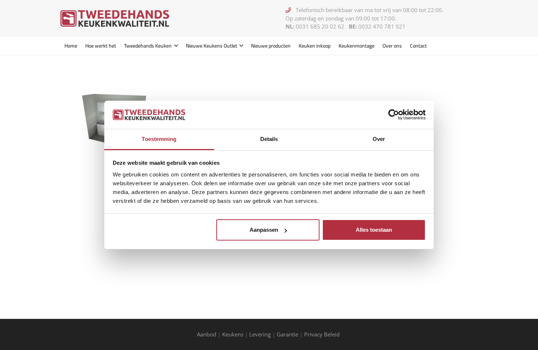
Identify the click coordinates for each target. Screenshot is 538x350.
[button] (175, 46)
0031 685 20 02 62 (320, 26)
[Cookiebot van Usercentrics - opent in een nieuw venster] (394, 114)
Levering (260, 334)
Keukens (232, 334)
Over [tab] (379, 139)
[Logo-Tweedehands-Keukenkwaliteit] (114, 18)
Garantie (287, 334)
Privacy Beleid (322, 334)
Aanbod (206, 334)
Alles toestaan (374, 230)
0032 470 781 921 (382, 26)
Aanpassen (264, 230)
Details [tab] (269, 139)
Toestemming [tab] (159, 139)
